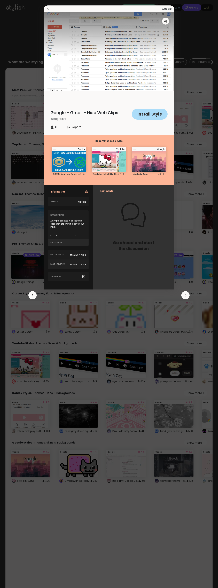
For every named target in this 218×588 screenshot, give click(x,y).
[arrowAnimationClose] (32, 295)
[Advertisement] (13, 294)
